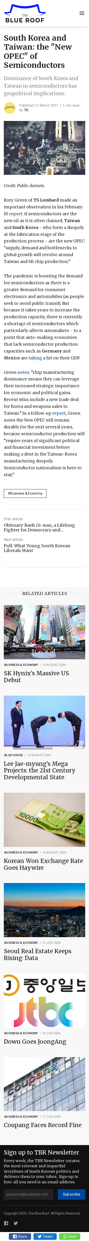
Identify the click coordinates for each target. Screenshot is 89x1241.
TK (26, 110)
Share (22, 1236)
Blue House (13, 755)
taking (35, 358)
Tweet (47, 1236)
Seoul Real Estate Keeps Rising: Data (37, 955)
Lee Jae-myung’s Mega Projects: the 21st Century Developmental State (39, 771)
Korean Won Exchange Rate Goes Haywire (43, 864)
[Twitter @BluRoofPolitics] (15, 1223)
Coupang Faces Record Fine (43, 1125)
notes (23, 372)
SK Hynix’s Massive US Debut (36, 677)
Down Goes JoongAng (35, 1041)
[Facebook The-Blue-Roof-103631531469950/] (6, 1223)
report (15, 213)
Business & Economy (26, 493)
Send (71, 1236)
